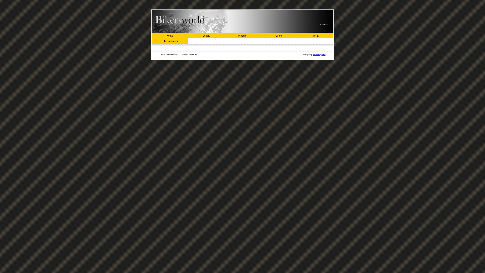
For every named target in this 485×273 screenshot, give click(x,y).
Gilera (278, 35)
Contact (324, 24)
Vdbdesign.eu (319, 54)
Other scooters (170, 41)
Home (170, 35)
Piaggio (242, 35)
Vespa (206, 35)
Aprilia (315, 35)
